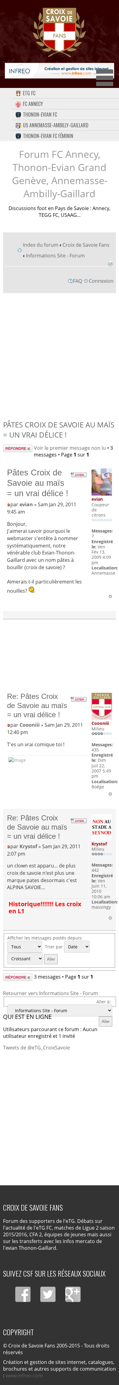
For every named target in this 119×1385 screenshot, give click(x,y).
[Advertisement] (59, 355)
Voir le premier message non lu (70, 448)
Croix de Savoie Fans (86, 245)
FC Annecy (33, 103)
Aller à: (103, 1002)
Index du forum (40, 245)
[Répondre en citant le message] (78, 475)
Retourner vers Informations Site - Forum (50, 993)
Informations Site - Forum (55, 255)
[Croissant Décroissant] (33, 959)
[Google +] (73, 1294)
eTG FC (29, 93)
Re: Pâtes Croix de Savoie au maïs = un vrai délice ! (37, 705)
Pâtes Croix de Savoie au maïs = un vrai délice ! (58, 430)
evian (26, 504)
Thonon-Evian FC (40, 114)
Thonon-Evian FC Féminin (48, 136)
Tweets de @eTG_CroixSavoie (36, 1047)
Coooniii (30, 725)
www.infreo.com (24, 1375)
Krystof (28, 846)
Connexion (101, 281)
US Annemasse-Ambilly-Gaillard (55, 125)
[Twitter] (48, 1294)
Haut (110, 596)
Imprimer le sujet (110, 263)
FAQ (77, 281)
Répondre (14, 448)
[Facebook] (23, 1294)
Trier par (54, 947)
